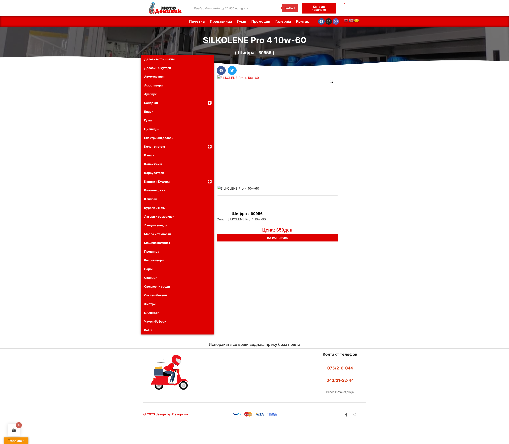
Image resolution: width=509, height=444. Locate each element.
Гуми (241, 21)
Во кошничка (277, 238)
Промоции (260, 21)
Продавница (221, 21)
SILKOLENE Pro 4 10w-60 (254, 40)
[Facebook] (321, 21)
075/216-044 (340, 368)
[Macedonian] (356, 21)
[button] (221, 70)
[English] (351, 21)
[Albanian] (346, 21)
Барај (290, 8)
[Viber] (336, 21)
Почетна (197, 21)
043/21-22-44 (340, 380)
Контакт (303, 21)
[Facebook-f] (346, 414)
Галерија (283, 21)
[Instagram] (328, 21)
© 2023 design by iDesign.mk (165, 414)
